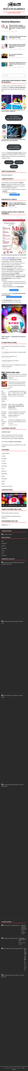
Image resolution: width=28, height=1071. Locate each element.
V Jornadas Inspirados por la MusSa (10, 360)
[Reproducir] (3, 505)
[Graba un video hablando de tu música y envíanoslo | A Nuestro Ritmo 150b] (4, 206)
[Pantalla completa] (24, 505)
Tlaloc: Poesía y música (14, 404)
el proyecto (9, 162)
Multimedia (4, 473)
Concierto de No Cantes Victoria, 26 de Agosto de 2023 (18, 37)
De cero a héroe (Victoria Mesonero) (15, 55)
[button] (26, 17)
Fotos (2, 468)
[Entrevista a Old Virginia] (13, 564)
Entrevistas (19, 396)
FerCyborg (15, 31)
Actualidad (3, 458)
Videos (3, 483)
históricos (16, 379)
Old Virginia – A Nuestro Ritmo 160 (22, 940)
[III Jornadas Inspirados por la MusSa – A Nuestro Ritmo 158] (13, 976)
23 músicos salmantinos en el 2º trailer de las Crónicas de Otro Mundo (17, 64)
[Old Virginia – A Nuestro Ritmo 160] (9, 938)
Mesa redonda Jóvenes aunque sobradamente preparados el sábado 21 (17, 46)
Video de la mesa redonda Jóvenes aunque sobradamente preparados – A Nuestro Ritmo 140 (17, 27)
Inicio (2, 541)
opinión (3, 481)
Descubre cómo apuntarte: (10, 192)
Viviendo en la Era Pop (6, 486)
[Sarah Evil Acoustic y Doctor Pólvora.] (13, 623)
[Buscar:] (14, 75)
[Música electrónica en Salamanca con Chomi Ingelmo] (13, 697)
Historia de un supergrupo (14, 420)
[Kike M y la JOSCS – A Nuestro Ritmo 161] (10, 925)
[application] (14, 500)
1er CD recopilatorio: (14, 147)
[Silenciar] (22, 505)
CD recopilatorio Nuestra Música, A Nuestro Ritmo (13, 352)
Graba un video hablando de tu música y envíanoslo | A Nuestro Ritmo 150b (17, 204)
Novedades (4, 478)
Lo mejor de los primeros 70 (15, 374)
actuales (3, 456)
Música (23, 396)
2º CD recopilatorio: (14, 118)
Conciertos (4, 463)
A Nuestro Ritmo (14, 89)
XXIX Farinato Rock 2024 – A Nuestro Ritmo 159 (25, 955)
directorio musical (6, 186)
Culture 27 (22, 57)
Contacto (14, 166)
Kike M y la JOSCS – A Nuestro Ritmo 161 (23, 927)
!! (15, 441)
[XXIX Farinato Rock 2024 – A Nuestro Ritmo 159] (12, 948)
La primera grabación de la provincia (17, 412)
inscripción (19, 162)
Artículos (11, 379)
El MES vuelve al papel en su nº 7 (9, 356)
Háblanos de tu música (9, 199)
